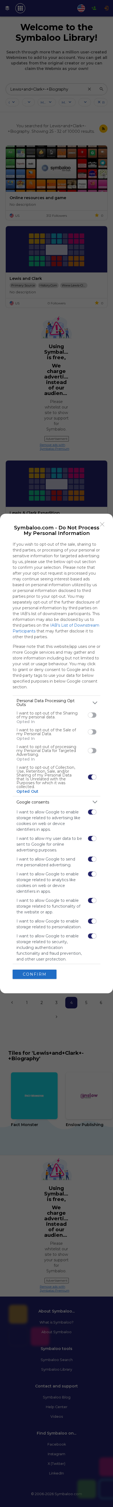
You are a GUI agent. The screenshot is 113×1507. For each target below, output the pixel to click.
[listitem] (56, 703)
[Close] (102, 524)
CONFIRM (35, 974)
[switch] (92, 715)
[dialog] (56, 753)
